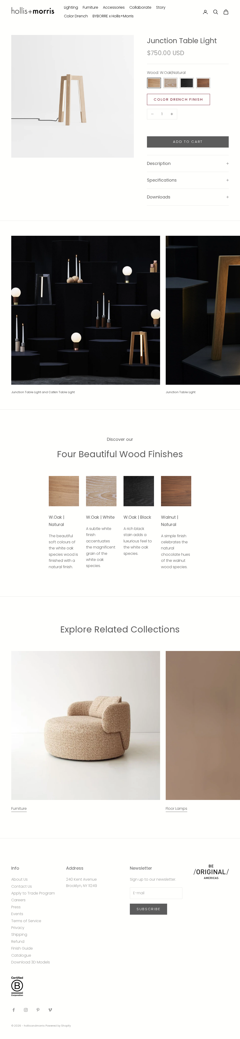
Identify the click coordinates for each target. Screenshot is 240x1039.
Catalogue (21, 955)
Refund (17, 941)
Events (17, 914)
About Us (19, 879)
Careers (18, 900)
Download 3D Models (30, 962)
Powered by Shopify (58, 1026)
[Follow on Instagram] (25, 1010)
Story (160, 7)
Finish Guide (22, 948)
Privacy (17, 927)
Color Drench (76, 16)
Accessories (114, 7)
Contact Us (21, 886)
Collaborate (140, 7)
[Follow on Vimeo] (50, 1010)
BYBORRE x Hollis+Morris (113, 16)
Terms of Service (26, 921)
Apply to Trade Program (33, 893)
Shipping (19, 934)
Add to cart (188, 141)
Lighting (71, 7)
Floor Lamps (176, 808)
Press (16, 907)
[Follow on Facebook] (13, 1010)
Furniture (90, 7)
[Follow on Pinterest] (38, 1010)
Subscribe (148, 908)
